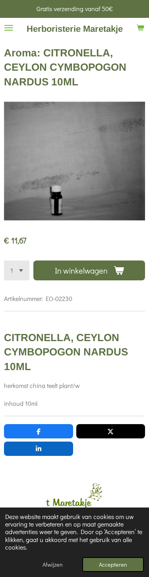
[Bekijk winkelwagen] (140, 28)
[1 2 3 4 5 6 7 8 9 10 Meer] (16, 270)
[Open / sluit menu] (8, 28)
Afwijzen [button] (53, 564)
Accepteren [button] (113, 564)
